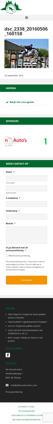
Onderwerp (13, 211)
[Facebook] (8, 355)
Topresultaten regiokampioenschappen (27, 321)
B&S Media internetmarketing (26, 419)
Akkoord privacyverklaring (19, 255)
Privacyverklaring (14, 391)
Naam (10, 172)
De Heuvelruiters (26, 411)
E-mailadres (13, 198)
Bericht (10, 223)
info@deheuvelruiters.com (24, 385)
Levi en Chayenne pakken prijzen (24, 326)
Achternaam (11, 193)
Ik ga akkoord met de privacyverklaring (17, 249)
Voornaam (10, 183)
